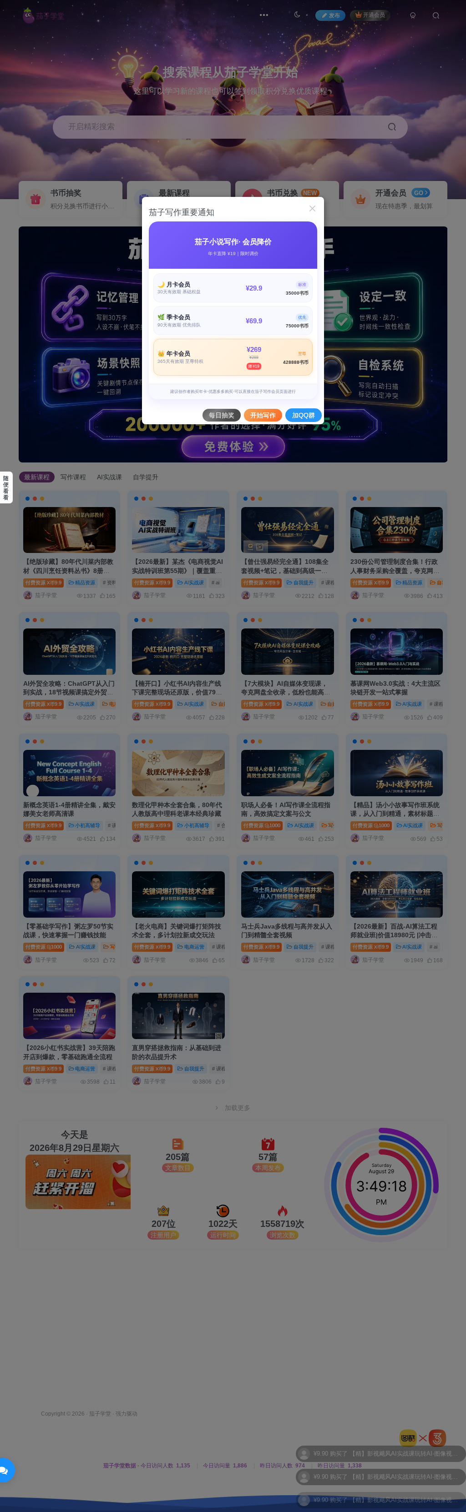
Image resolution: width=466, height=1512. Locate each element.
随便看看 (6, 488)
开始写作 (263, 415)
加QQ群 (303, 415)
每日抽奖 (221, 415)
